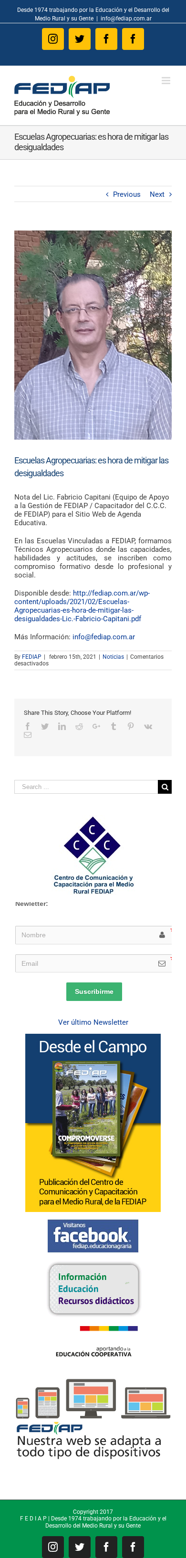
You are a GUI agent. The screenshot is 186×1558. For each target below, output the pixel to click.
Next (157, 194)
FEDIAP (31, 657)
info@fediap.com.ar (126, 18)
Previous (127, 194)
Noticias (113, 657)
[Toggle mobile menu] (167, 81)
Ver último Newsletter (93, 1022)
